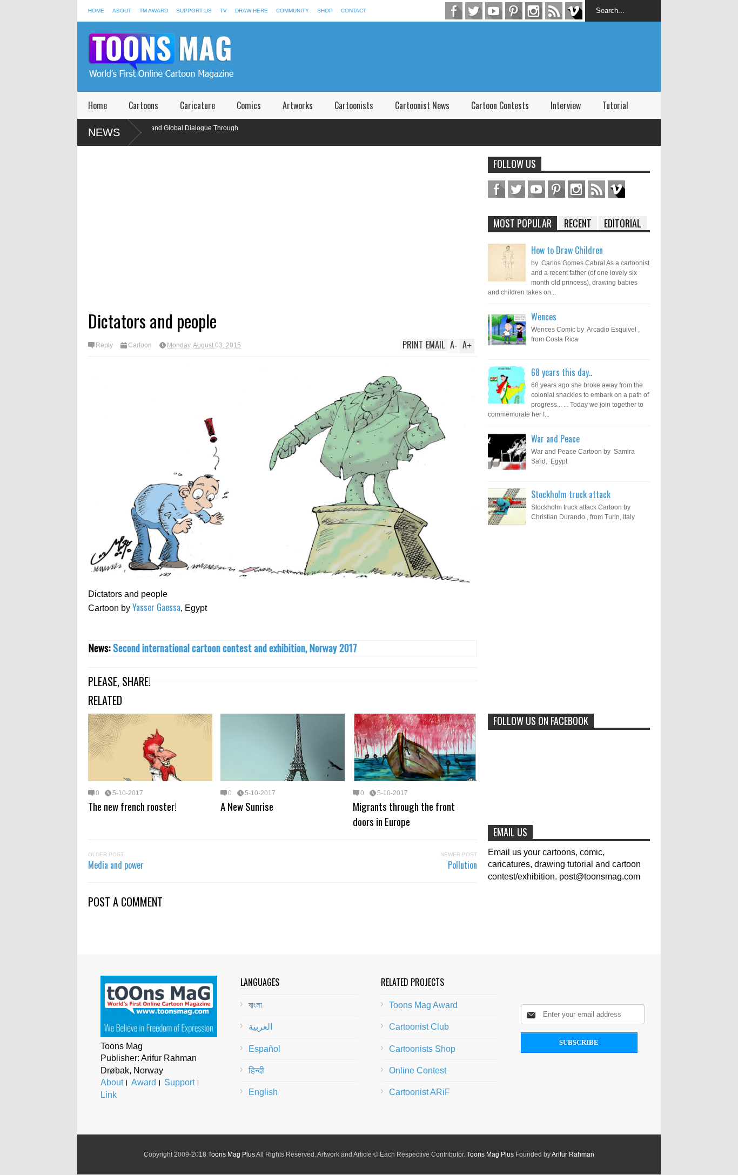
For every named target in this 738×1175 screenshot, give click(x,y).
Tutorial (615, 105)
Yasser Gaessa (156, 607)
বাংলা (255, 1005)
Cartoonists (353, 105)
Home (96, 11)
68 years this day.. (561, 372)
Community (292, 11)
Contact (353, 11)
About (121, 11)
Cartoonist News (422, 105)
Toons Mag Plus (231, 1154)
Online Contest (417, 1070)
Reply (104, 345)
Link (108, 1094)
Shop (325, 11)
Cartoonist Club (419, 1026)
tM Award (153, 11)
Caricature (197, 105)
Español (264, 1048)
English (263, 1092)
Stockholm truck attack (570, 494)
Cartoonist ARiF (419, 1092)
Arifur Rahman (573, 1154)
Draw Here (251, 11)
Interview (566, 105)
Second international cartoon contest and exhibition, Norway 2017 (235, 647)
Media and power (116, 864)
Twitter (473, 10)
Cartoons (143, 105)
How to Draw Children (567, 250)
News (104, 132)
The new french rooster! (132, 806)
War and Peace (555, 438)
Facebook (453, 10)
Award (143, 1082)
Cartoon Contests (500, 105)
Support (179, 1082)
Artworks (298, 105)
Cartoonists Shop (422, 1048)
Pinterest (513, 10)
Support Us (194, 11)
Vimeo (573, 10)
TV (223, 11)
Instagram (533, 10)
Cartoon (140, 345)
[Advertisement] (464, 56)
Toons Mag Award (423, 1005)
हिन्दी (256, 1070)
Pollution (462, 864)
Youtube (493, 10)
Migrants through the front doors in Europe (404, 813)
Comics (249, 105)
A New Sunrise (246, 806)
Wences (543, 316)
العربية (260, 1026)
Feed (553, 10)
